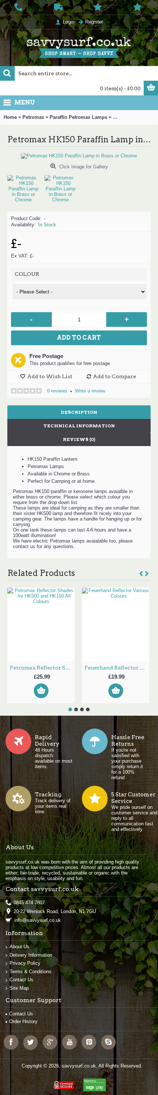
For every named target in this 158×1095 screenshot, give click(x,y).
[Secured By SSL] (63, 1082)
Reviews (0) (79, 439)
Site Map (19, 988)
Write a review (90, 391)
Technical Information (79, 425)
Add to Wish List (49, 376)
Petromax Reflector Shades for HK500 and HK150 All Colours (42, 668)
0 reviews (57, 391)
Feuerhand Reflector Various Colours (117, 668)
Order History (23, 1021)
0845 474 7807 (29, 902)
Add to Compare (114, 376)
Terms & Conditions (30, 971)
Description (79, 412)
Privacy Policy (25, 963)
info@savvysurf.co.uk (37, 920)
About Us (19, 946)
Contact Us (21, 979)
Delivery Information (31, 955)
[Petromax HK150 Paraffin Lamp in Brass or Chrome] (25, 185)
